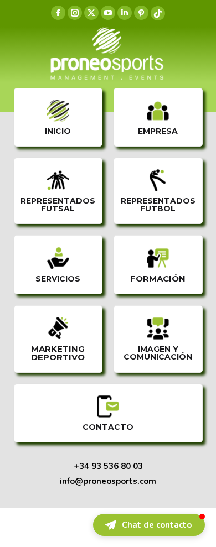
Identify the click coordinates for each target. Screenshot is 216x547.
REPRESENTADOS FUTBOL (158, 204)
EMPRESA (158, 131)
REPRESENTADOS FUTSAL (57, 204)
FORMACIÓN (158, 278)
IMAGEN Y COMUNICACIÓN (158, 353)
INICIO (58, 131)
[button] (149, 525)
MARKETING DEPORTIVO (58, 352)
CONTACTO (108, 427)
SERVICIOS (57, 279)
